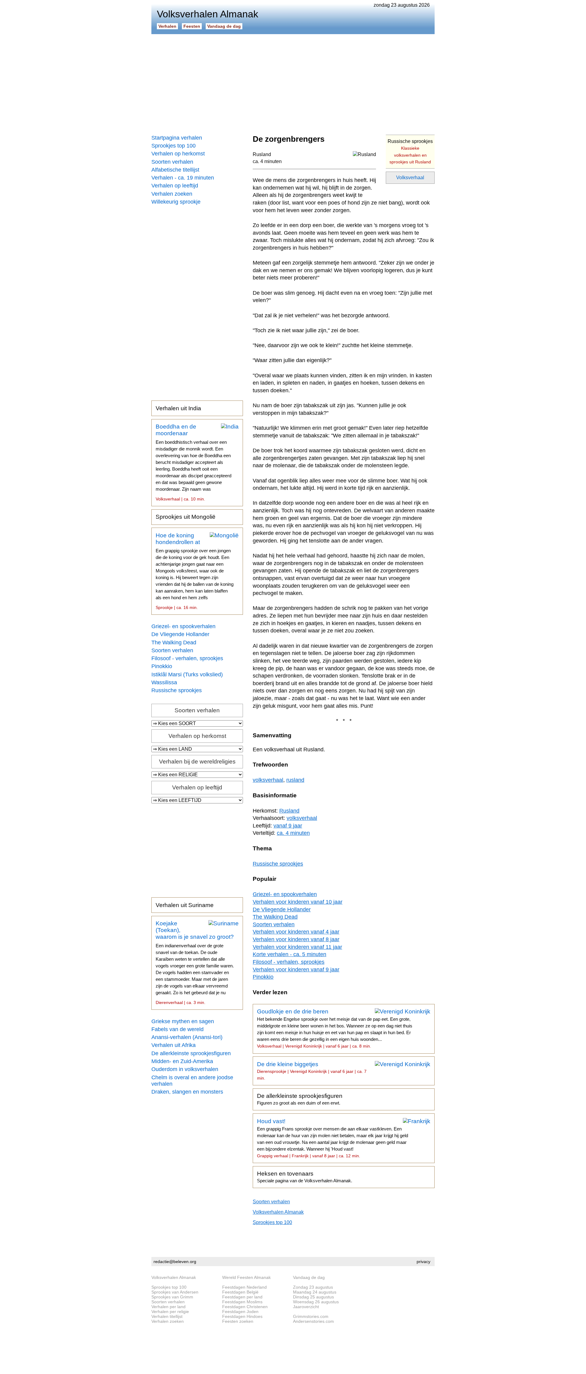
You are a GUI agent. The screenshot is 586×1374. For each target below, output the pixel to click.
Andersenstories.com (313, 1321)
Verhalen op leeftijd (174, 186)
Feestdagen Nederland (244, 1287)
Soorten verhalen (172, 162)
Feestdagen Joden (240, 1311)
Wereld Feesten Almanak (246, 1277)
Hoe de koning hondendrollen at (194, 571)
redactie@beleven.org (175, 1261)
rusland (295, 780)
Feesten (191, 26)
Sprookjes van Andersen (174, 1292)
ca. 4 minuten (267, 161)
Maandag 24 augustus (314, 1292)
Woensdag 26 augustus (316, 1301)
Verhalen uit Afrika (173, 1045)
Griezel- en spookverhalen (183, 626)
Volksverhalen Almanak (278, 1212)
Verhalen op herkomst (178, 154)
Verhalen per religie (170, 1311)
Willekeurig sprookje (176, 202)
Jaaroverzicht (306, 1306)
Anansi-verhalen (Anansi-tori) (186, 1037)
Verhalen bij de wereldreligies (197, 761)
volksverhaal (268, 780)
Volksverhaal (410, 177)
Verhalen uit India (178, 408)
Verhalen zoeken (171, 194)
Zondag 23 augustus (313, 1287)
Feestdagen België (240, 1292)
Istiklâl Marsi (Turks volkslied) (187, 674)
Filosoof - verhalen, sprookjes (187, 658)
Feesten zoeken (237, 1321)
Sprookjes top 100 (173, 146)
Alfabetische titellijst (175, 170)
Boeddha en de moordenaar (193, 462)
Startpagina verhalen (176, 138)
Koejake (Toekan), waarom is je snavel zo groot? (195, 962)
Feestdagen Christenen (245, 1306)
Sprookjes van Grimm (172, 1296)
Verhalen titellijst (167, 1316)
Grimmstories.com (310, 1316)
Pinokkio (161, 666)
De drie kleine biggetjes (312, 1070)
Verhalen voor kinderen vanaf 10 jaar (297, 902)
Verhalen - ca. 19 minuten (182, 178)
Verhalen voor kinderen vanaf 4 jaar (296, 932)
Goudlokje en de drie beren (334, 1028)
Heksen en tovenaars (304, 1176)
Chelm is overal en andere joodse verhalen (192, 1080)
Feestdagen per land (242, 1296)
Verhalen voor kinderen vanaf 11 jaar (297, 947)
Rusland (262, 154)
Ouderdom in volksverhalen (184, 1069)
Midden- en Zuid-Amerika (182, 1061)
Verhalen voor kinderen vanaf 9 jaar (296, 969)
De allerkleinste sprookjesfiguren (191, 1053)
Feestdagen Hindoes (242, 1316)
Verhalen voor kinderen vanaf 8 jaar (296, 939)
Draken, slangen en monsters (187, 1092)
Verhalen (167, 26)
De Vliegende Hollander (180, 634)
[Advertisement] (293, 82)
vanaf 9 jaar (287, 826)
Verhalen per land (168, 1306)
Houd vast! (332, 1138)
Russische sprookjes (176, 690)
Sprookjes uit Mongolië (185, 517)
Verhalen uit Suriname (185, 905)
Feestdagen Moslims (242, 1301)
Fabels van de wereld (177, 1029)
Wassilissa (164, 682)
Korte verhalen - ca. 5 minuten (289, 954)
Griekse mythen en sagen (182, 1021)
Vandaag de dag (224, 26)
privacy (423, 1261)
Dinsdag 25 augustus (313, 1296)
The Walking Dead (173, 642)
